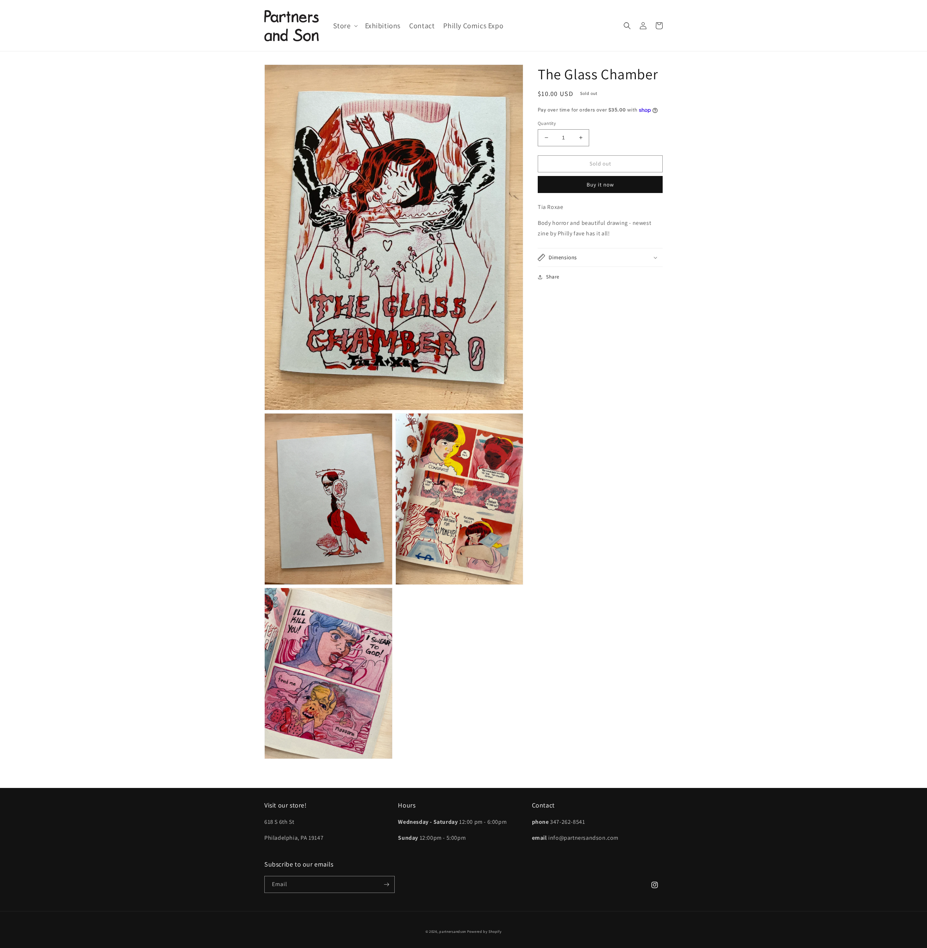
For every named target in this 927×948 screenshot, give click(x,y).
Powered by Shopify (484, 931)
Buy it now (600, 184)
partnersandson (452, 931)
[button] (345, 26)
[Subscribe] (386, 884)
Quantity (547, 123)
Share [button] (552, 276)
